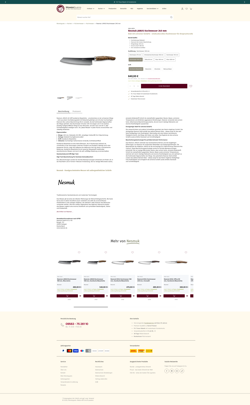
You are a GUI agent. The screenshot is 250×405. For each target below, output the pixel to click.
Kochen (69, 23)
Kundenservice (149, 323)
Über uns (63, 370)
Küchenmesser (79, 23)
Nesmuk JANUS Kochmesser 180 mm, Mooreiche (66, 280)
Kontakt (63, 373)
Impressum (98, 367)
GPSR (69, 299)
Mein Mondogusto (66, 376)
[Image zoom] (89, 60)
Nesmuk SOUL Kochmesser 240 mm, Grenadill (146, 280)
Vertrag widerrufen (101, 379)
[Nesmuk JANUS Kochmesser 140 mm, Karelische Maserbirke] (96, 262)
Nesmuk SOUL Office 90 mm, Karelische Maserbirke (173, 280)
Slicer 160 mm (159, 59)
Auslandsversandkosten (154, 78)
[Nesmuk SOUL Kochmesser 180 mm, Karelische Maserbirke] (122, 262)
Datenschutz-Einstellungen (103, 373)
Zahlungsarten (65, 379)
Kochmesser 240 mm (136, 59)
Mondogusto (61, 23)
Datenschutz (99, 370)
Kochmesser (90, 23)
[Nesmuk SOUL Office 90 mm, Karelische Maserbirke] (176, 262)
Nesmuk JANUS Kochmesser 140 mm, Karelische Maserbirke (94, 280)
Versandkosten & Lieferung (69, 382)
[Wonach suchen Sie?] (171, 17)
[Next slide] (244, 2)
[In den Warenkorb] (67, 295)
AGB (96, 382)
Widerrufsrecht (100, 376)
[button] (164, 86)
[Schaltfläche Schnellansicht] (80, 295)
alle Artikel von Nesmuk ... (65, 211)
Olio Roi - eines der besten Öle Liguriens (142, 373)
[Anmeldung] (182, 9)
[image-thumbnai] (61, 98)
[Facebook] (167, 371)
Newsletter (64, 367)
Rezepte (63, 385)
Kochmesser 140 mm (172, 55)
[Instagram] (172, 371)
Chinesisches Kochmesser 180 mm (153, 55)
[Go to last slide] (5, 2)
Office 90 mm (148, 59)
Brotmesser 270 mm (135, 55)
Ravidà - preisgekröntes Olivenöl (140, 367)
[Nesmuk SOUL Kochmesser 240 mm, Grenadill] (149, 262)
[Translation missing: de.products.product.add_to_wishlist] (186, 9)
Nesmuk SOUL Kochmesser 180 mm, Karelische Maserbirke (121, 280)
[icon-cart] (191, 9)
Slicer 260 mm (170, 59)
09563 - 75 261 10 (77, 324)
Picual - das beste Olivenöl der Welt (141, 370)
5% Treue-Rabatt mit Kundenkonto (126, 2)
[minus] (130, 86)
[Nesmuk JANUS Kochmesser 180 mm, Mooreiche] (69, 262)
